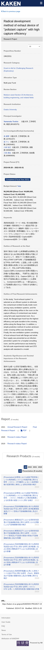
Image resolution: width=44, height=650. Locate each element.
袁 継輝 (6, 136)
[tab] (23, 456)
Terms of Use (6, 634)
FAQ (3, 626)
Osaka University (10, 109)
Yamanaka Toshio (11, 121)
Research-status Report (17, 437)
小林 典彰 (7, 153)
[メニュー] (41, 3)
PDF (24, 430)
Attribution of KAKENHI (10, 639)
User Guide (5, 622)
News (3, 630)
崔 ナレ (6, 142)
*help (19, 186)
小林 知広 (7, 147)
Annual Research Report (17, 427)
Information (5, 618)
